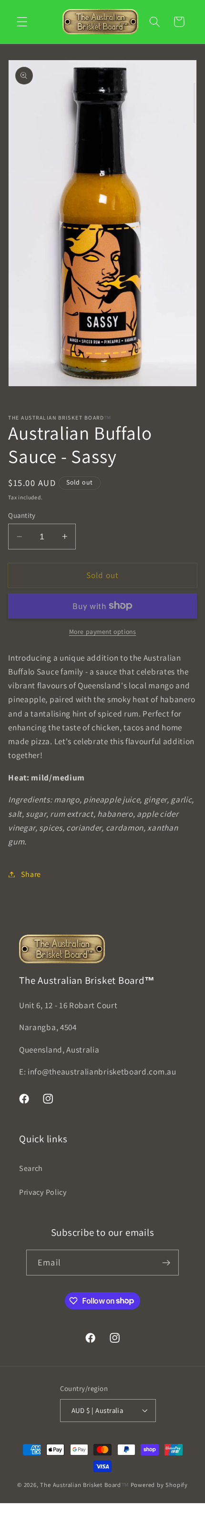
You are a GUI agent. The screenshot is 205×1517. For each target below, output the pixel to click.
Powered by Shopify (159, 1485)
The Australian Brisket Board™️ (84, 1485)
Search (31, 1168)
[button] (22, 22)
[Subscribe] (166, 1262)
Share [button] (31, 874)
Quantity (22, 515)
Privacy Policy (43, 1192)
